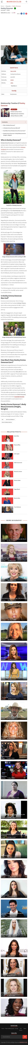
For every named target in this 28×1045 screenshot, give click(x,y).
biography (8, 6)
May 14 (12, 71)
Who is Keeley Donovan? (9, 125)
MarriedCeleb (14, 2)
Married (7, 1028)
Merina (4, 560)
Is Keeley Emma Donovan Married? (11, 128)
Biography (11, 1028)
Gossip (16, 1028)
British (12, 80)
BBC (3, 419)
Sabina (4, 837)
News (25, 1028)
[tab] (14, 122)
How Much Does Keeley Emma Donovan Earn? (14, 130)
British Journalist (10, 419)
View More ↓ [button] (14, 86)
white (12, 83)
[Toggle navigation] (2, 1)
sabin (14, 12)
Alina (4, 540)
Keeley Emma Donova (7, 422)
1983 (15, 71)
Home (3, 1028)
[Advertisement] (14, 30)
